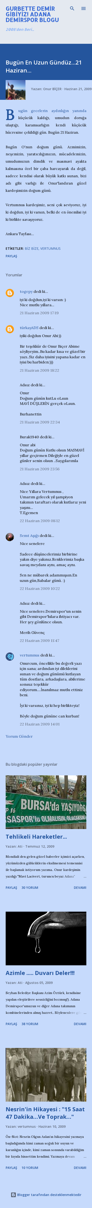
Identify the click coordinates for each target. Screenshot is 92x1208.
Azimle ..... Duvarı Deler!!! (40, 973)
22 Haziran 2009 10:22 (40, 588)
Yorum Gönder (19, 736)
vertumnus (29, 655)
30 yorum (29, 887)
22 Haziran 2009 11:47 (39, 640)
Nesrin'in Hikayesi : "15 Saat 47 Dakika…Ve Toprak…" (45, 1112)
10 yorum (29, 1167)
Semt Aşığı (29, 535)
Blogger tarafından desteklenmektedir (48, 1194)
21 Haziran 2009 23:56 (39, 469)
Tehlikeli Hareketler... (36, 836)
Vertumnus (50, 248)
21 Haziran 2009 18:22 (39, 370)
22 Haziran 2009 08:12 (40, 520)
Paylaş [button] (11, 256)
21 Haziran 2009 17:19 (39, 312)
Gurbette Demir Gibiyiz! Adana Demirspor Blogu (32, 14)
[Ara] (72, 8)
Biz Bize (31, 248)
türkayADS (29, 327)
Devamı (80, 887)
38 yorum (29, 1024)
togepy (26, 291)
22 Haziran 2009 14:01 (40, 724)
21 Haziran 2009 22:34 (40, 422)
